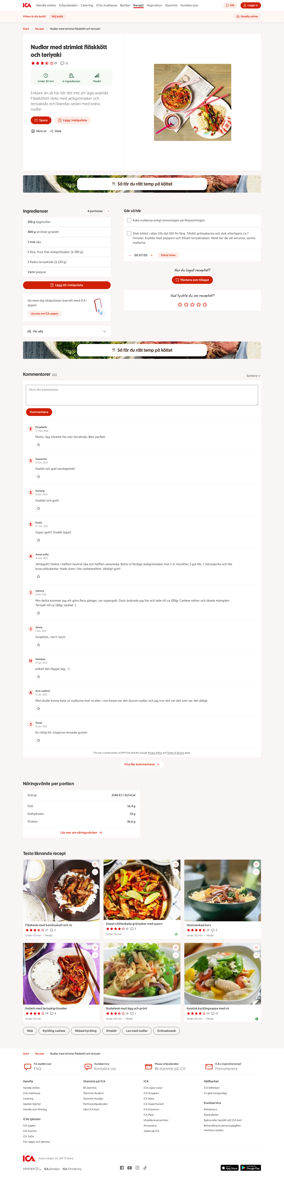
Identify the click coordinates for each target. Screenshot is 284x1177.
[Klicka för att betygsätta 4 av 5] (199, 305)
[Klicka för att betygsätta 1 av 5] (180, 305)
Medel (97, 81)
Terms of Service (175, 752)
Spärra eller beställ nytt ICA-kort (223, 1120)
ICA (146, 1081)
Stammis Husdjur (93, 1098)
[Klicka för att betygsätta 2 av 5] (186, 305)
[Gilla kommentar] (38, 445)
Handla (28, 1081)
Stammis (171, 5)
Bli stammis (90, 1087)
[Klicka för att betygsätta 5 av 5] (205, 305)
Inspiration (154, 5)
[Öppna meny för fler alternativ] (95, 872)
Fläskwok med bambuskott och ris (48, 925)
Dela (58, 131)
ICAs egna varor (153, 1087)
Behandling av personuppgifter (222, 1125)
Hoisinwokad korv (199, 925)
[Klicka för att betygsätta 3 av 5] (192, 305)
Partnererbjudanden (95, 1104)
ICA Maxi (149, 1114)
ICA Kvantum (151, 1109)
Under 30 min (46, 81)
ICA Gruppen (151, 1093)
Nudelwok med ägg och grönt (126, 1008)
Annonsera (150, 1125)
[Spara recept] (95, 864)
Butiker (125, 5)
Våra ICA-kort (91, 1109)
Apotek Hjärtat (32, 1104)
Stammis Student (93, 1093)
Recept (138, 5)
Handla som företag (35, 1109)
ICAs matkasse (106, 5)
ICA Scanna (30, 1131)
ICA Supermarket (154, 1104)
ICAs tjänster (32, 1119)
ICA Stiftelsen (212, 1087)
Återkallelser (211, 1114)
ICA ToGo (28, 1136)
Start (26, 28)
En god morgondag (215, 1093)
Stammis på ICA (94, 1081)
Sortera (252, 376)
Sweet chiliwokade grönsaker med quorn (134, 924)
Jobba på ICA (151, 1131)
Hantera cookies (214, 1130)
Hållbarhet (211, 1081)
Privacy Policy (155, 752)
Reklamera (210, 1109)
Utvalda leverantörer (156, 1120)
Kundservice (189, 5)
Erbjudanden (68, 5)
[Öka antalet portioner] (108, 211)
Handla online (46, 5)
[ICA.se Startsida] (27, 5)
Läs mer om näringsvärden (78, 832)
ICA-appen (29, 1125)
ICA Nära (149, 1098)
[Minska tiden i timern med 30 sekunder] (130, 255)
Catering (87, 5)
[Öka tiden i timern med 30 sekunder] (152, 255)
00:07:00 (140, 255)
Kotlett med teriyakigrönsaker (46, 1008)
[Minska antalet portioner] (82, 211)
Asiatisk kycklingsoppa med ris (208, 1008)
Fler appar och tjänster (36, 1141)
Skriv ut (41, 131)
